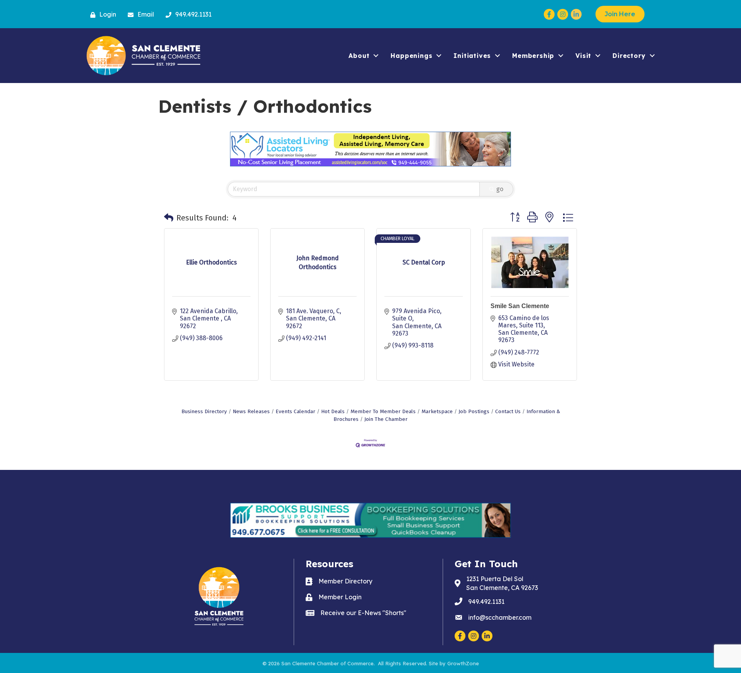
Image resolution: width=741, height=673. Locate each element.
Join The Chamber (386, 419)
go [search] (499, 189)
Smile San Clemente (520, 306)
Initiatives (472, 55)
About (359, 55)
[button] (168, 218)
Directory (628, 55)
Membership (533, 55)
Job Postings (473, 411)
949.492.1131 (486, 601)
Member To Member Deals (383, 411)
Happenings (411, 55)
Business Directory (204, 411)
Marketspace (437, 411)
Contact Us (508, 411)
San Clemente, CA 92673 (502, 583)
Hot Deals (333, 411)
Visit (583, 55)
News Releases (251, 411)
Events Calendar (295, 411)
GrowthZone (463, 663)
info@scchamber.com (499, 617)
